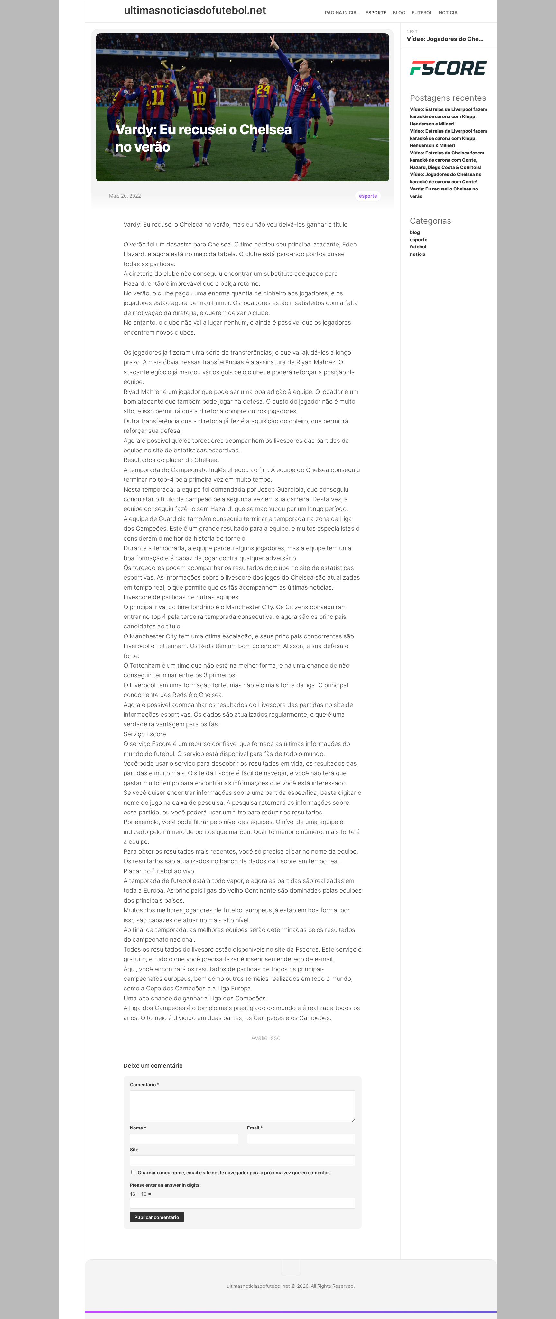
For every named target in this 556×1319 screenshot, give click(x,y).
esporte (376, 12)
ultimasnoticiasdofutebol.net (195, 10)
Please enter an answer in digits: (165, 1185)
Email (255, 1127)
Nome (138, 1127)
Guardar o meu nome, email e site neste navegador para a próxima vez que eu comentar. (234, 1172)
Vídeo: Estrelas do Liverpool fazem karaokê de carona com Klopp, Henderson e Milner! (448, 116)
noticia (448, 12)
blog (399, 12)
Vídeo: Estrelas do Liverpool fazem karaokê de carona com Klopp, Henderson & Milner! (448, 138)
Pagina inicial (342, 12)
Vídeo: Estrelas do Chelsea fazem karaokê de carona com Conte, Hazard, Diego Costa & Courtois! (447, 160)
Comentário (145, 1084)
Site (134, 1149)
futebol (422, 12)
